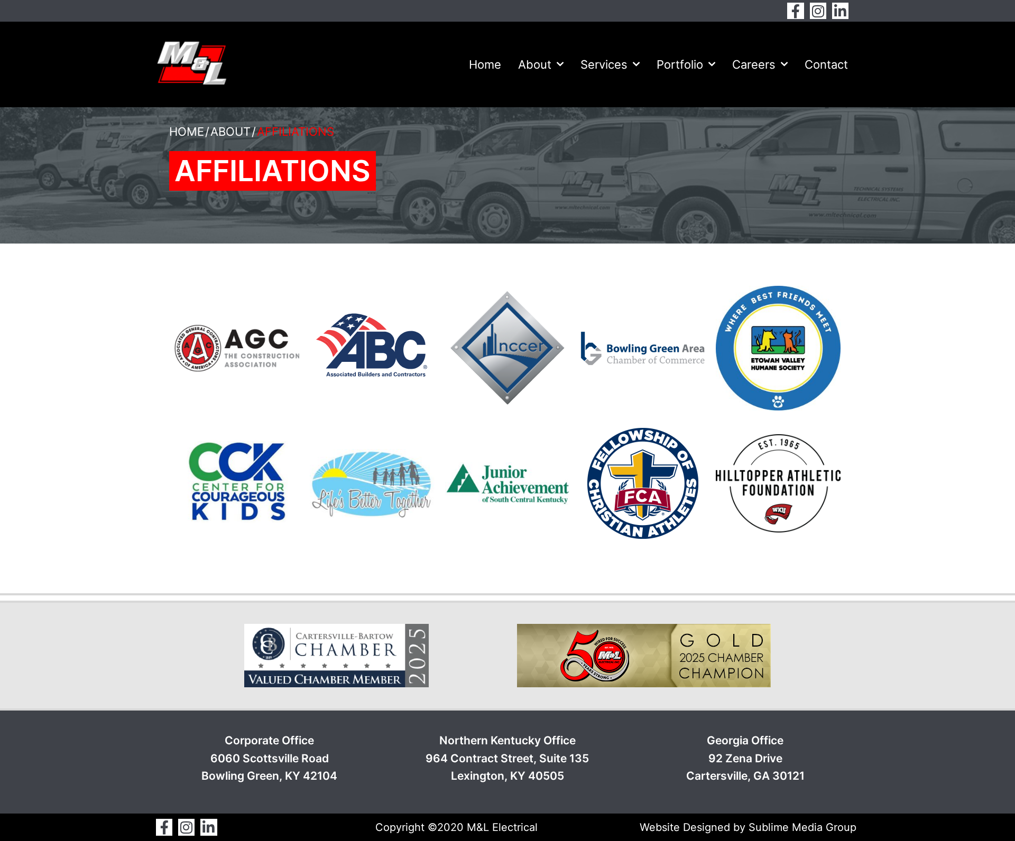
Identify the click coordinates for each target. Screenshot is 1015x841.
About (534, 64)
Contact (826, 64)
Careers (754, 64)
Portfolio (680, 64)
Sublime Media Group (802, 827)
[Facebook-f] (795, 11)
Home (485, 64)
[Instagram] (818, 11)
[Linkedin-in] (840, 11)
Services (604, 64)
